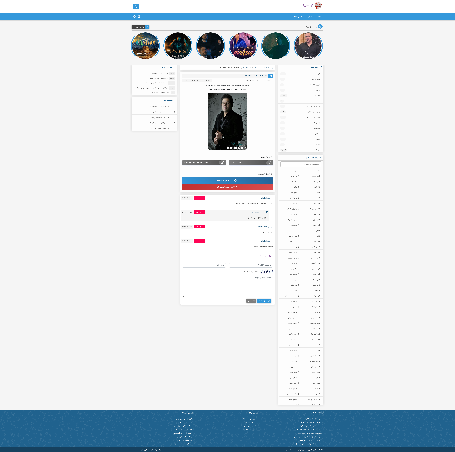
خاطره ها (317, 101)
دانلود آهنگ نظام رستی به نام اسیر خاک (161, 112)
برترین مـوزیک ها (138, 27)
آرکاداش (317, 236)
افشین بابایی (315, 394)
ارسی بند (294, 361)
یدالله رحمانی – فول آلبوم (184, 437)
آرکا (296, 231)
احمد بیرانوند (315, 339)
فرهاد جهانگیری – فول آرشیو (183, 426)
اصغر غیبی (316, 388)
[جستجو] (136, 7)
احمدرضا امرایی (315, 356)
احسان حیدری (315, 318)
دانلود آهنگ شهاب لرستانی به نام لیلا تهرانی (308, 437)
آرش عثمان (316, 214)
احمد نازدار (316, 350)
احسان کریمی (315, 329)
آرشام (318, 231)
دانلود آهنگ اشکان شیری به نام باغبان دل (309, 444)
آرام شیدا (317, 187)
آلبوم (318, 74)
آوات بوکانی (316, 285)
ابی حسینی (316, 301)
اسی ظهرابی (293, 367)
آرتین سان (294, 192)
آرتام (295, 187)
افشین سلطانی (292, 399)
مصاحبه (310, 16)
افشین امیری (293, 388)
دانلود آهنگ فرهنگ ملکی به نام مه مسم (161, 107)
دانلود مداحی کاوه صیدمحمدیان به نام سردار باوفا (151, 88)
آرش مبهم (316, 220)
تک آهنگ (317, 95)
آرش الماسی (293, 198)
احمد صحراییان (315, 345)
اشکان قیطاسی (315, 378)
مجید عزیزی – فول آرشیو (184, 430)
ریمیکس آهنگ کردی (313, 117)
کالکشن (317, 134)
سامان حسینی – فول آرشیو (183, 422)
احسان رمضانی (315, 323)
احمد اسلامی (293, 334)
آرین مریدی (316, 280)
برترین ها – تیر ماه (251, 422)
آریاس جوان (293, 269)
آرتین (318, 192)
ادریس (295, 356)
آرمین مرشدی (292, 263)
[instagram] (134, 16)
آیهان (295, 290)
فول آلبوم (317, 128)
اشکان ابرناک (316, 372)
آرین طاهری (293, 274)
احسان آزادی (293, 301)
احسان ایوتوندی (292, 312)
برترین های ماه (315, 85)
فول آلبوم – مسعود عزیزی (183, 444)
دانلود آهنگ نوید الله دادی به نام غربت (162, 117)
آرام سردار (294, 182)
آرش (318, 198)
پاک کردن (251, 301)
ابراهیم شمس (315, 296)
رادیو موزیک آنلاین (314, 112)
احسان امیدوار (315, 312)
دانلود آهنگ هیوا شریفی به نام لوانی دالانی (160, 123)
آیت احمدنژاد (315, 290)
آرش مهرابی (316, 225)
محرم (318, 139)
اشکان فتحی (293, 372)
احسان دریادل (292, 318)
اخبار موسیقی (315, 79)
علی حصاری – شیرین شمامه (160, 93)
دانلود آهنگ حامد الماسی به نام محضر (161, 128)
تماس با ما (298, 16)
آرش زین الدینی (292, 209)
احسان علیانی (292, 323)
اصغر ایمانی (316, 383)
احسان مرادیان (315, 334)
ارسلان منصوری (315, 361)
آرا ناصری (294, 176)
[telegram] (139, 16)
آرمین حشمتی (315, 258)
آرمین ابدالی (316, 252)
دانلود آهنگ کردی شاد (313, 106)
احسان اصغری (292, 307)
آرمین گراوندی (315, 263)
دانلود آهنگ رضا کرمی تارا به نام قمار (154, 83)
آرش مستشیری (292, 220)
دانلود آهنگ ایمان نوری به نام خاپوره (310, 440)
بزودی (318, 90)
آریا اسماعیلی (316, 269)
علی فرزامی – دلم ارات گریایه (158, 74)
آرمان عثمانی (293, 241)
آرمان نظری (293, 247)
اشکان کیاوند (293, 378)
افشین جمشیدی (292, 394)
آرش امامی (316, 203)
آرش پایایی (293, 203)
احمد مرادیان (293, 345)
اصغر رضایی (293, 383)
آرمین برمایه (293, 252)
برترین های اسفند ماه (250, 430)
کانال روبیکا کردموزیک (225, 187)
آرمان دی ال (316, 241)
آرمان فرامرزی (315, 247)
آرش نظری (294, 225)
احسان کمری (293, 329)
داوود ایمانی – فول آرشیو (184, 419)
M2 (320, 171)
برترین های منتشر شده (249, 419)
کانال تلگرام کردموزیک (225, 180)
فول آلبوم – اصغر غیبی (184, 440)
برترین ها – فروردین (250, 426)
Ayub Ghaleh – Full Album (183, 433)
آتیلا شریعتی (316, 176)
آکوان (295, 280)
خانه (320, 16)
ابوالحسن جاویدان (291, 296)
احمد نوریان (293, 350)
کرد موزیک (266, 67)
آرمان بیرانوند (293, 236)
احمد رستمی (293, 339)
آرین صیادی (316, 274)
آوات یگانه (294, 285)
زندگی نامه (316, 123)
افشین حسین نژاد (314, 399)
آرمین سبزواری (292, 258)
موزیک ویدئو (315, 150)
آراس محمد (316, 182)
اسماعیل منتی (315, 367)
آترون (295, 171)
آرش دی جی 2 (315, 209)
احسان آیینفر (316, 307)
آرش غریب (293, 214)
